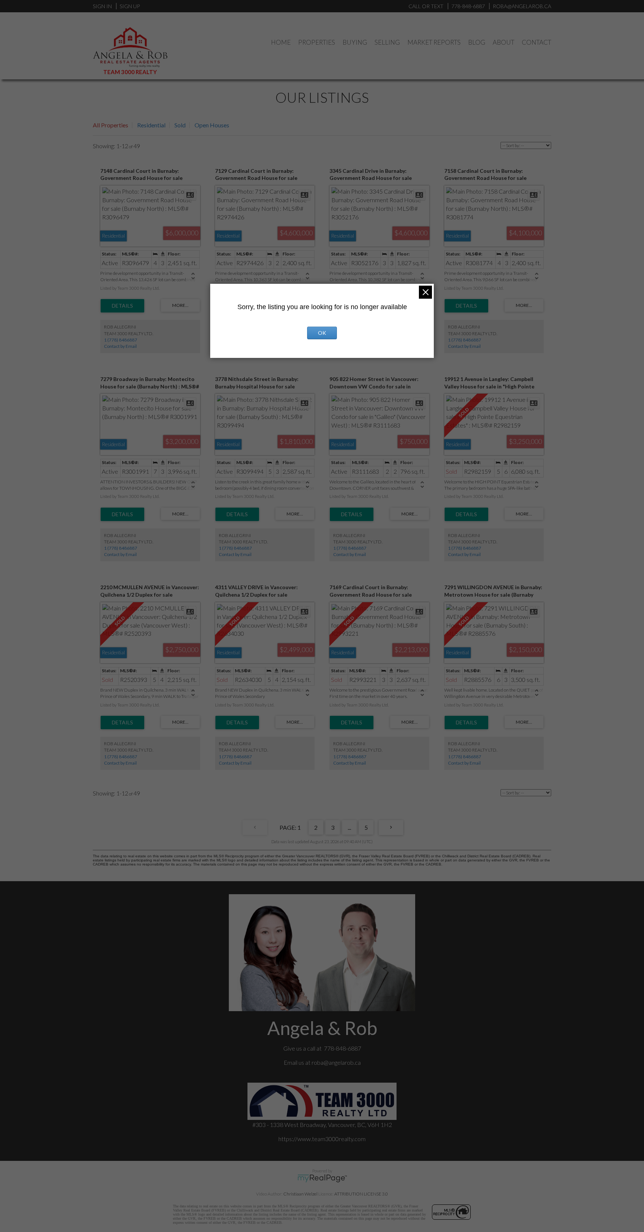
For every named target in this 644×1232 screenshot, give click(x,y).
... (349, 827)
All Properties (110, 124)
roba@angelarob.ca (336, 1062)
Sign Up (130, 6)
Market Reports (434, 42)
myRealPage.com (322, 1178)
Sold (180, 124)
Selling (387, 42)
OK (322, 333)
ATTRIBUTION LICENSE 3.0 (361, 1194)
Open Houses (212, 124)
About (503, 42)
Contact (536, 42)
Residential (151, 124)
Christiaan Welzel (300, 1194)
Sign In (102, 6)
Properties (316, 42)
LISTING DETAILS (122, 305)
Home (281, 42)
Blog (476, 42)
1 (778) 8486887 (120, 340)
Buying (354, 42)
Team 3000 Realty (130, 72)
